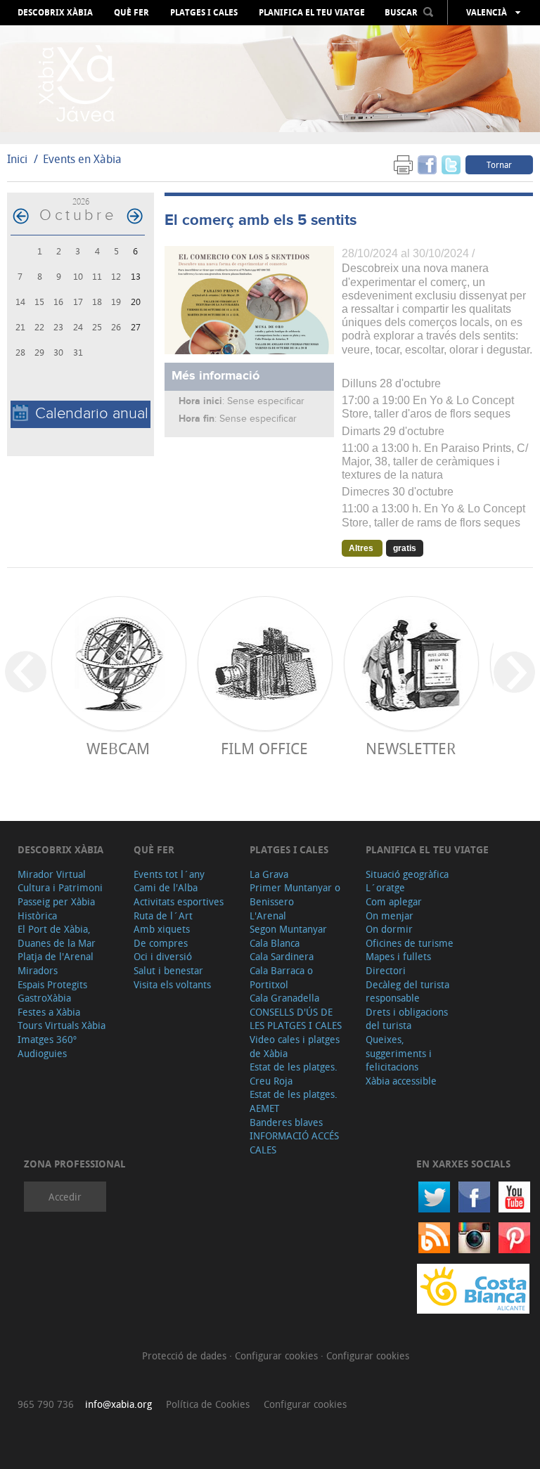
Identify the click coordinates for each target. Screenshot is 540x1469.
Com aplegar (394, 901)
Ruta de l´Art (163, 915)
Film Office (264, 748)
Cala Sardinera (282, 956)
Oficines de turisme (410, 943)
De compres (161, 943)
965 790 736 (46, 1404)
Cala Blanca (275, 943)
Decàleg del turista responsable (407, 991)
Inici (17, 159)
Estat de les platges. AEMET (294, 1101)
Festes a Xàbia (49, 1011)
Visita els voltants (172, 984)
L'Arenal (268, 915)
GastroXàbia (44, 997)
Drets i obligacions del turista (407, 1019)
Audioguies (42, 1053)
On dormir (389, 929)
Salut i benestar (168, 970)
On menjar (389, 915)
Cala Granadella (284, 997)
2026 (80, 201)
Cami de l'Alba (166, 887)
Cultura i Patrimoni (60, 887)
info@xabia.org (118, 1404)
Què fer (131, 12)
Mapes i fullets (398, 956)
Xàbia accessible (401, 1080)
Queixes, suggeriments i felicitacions (399, 1053)
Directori (386, 970)
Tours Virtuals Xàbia (61, 1025)
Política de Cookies (208, 1404)
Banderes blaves (286, 1122)
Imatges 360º (47, 1039)
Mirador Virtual (52, 874)
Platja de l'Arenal (56, 956)
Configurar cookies (278, 1355)
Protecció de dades (185, 1355)
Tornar (499, 164)
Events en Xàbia (82, 159)
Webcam (118, 748)
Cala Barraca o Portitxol (281, 977)
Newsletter (411, 748)
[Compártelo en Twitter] (451, 164)
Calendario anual (91, 413)
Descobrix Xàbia (55, 12)
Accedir (65, 1196)
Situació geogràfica (407, 874)
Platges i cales (204, 12)
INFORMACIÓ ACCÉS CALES (294, 1142)
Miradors (38, 970)
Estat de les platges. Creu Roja (294, 1073)
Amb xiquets (162, 929)
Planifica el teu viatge (312, 12)
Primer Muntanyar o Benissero (295, 894)
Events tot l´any (169, 874)
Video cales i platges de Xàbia (295, 1046)
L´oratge (385, 887)
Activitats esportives (179, 901)
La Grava (269, 874)
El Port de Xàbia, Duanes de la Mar (57, 936)
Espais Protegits (52, 984)
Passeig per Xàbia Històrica (56, 908)
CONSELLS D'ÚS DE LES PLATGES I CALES (296, 1019)
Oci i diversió (163, 956)
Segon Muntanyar (288, 929)
